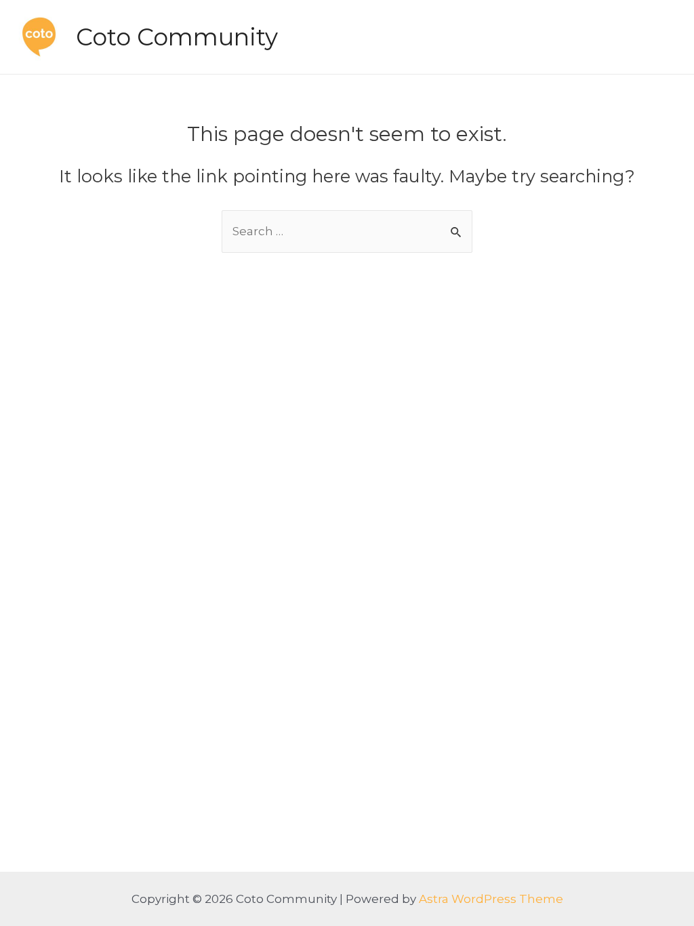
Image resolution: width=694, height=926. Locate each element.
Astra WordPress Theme (491, 899)
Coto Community (177, 37)
